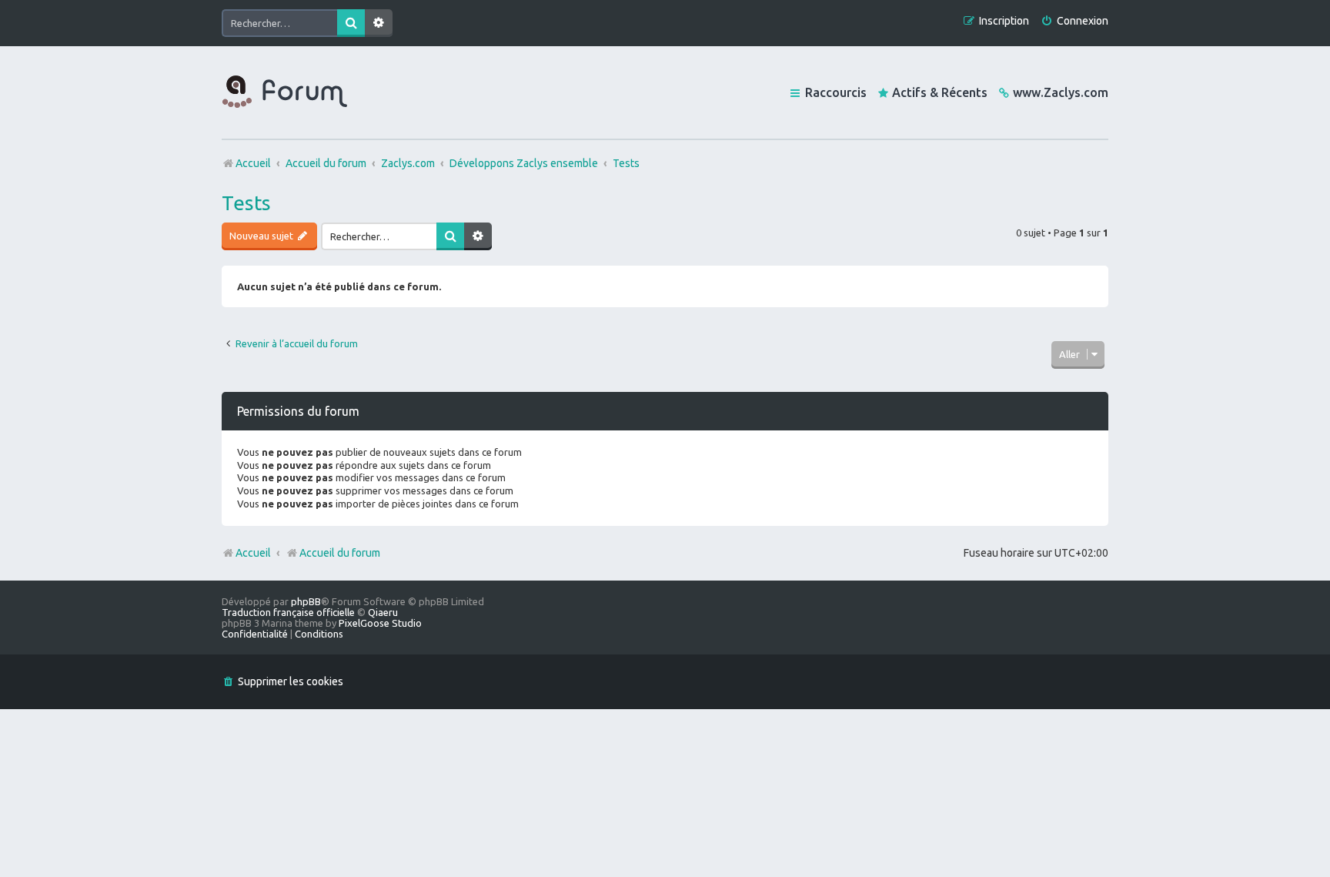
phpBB (306, 601)
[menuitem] (1074, 21)
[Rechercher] (351, 23)
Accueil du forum (339, 553)
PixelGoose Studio (380, 623)
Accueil (253, 553)
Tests (246, 203)
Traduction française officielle (288, 612)
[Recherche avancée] (379, 23)
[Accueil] (285, 92)
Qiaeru (383, 612)
